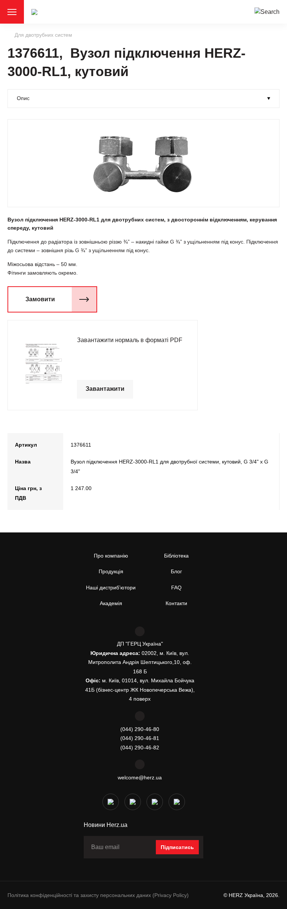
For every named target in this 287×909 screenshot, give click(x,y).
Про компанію (111, 556)
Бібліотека (176, 556)
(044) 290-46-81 (139, 738)
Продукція (111, 571)
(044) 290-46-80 (139, 729)
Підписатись (177, 847)
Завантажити (105, 389)
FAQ (176, 588)
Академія (111, 603)
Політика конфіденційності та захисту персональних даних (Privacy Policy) (98, 895)
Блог (176, 571)
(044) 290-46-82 (139, 748)
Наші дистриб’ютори (111, 588)
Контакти (176, 603)
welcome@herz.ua (140, 777)
